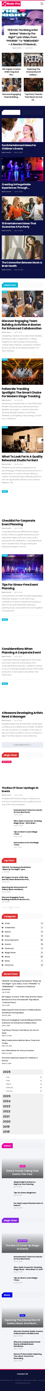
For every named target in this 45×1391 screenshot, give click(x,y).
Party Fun (9, 965)
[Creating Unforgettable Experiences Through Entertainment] (22, 169)
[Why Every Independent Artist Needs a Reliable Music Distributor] (7, 1345)
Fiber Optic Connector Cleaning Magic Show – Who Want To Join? (28, 1268)
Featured (9, 948)
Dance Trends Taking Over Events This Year (22, 1172)
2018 (6, 1132)
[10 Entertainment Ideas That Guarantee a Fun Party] (22, 208)
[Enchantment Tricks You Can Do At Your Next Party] (7, 813)
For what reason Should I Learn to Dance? (28, 1204)
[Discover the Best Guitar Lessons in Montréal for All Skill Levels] (7, 1334)
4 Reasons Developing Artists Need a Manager (22, 714)
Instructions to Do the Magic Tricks (26, 843)
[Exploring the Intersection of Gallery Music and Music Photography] (33, 59)
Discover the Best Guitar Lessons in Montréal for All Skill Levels (28, 1332)
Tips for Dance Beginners (25, 1192)
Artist (22, 10)
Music (7, 956)
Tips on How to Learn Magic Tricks (25, 833)
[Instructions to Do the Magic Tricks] (7, 845)
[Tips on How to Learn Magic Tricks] (7, 834)
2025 (6, 1096)
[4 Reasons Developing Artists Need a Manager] (22, 695)
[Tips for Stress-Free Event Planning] (22, 567)
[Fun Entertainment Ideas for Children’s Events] (22, 130)
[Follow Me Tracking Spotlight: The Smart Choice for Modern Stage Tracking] (22, 371)
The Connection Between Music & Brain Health (22, 264)
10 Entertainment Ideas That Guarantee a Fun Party (19, 225)
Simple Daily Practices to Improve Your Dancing (25, 1183)
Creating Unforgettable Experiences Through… (16, 186)
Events (5, 291)
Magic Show (7, 762)
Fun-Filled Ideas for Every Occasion (18, 1050)
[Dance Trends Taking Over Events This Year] (22, 1164)
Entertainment (12, 940)
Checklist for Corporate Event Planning (18, 522)
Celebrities (10, 927)
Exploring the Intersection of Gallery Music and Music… (22, 1321)
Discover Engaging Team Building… (11, 95)
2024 (7, 1101)
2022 (6, 1111)
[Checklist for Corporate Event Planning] (22, 503)
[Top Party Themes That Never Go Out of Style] (33, 85)
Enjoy (7, 936)
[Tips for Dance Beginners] (7, 1195)
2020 (6, 1121)
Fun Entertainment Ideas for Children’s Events (19, 147)
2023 (6, 1106)
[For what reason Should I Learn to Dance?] (7, 1206)
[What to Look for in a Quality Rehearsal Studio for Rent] (22, 439)
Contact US (22, 1374)
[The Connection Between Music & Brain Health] (22, 247)
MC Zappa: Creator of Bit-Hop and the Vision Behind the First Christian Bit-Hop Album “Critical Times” (22, 1000)
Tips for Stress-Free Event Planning (20, 586)
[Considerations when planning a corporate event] (22, 631)
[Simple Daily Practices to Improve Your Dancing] (7, 1185)
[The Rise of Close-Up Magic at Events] (22, 773)
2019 (6, 1127)
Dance (8, 932)
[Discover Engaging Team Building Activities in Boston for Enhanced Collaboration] (11, 85)
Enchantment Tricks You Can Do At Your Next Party (28, 811)
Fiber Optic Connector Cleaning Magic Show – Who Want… (28, 822)
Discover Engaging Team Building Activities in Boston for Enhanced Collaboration (22, 324)
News (7, 961)
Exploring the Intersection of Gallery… (33, 72)
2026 (7, 1072)
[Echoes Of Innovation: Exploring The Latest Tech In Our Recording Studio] (7, 1357)
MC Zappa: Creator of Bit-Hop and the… (11, 72)
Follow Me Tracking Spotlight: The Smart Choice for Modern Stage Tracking (21, 392)
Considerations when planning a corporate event (21, 650)
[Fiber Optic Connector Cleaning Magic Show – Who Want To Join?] (7, 824)
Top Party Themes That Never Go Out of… (33, 97)
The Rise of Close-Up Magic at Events (20, 789)
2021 (6, 1116)
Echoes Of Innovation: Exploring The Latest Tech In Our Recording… (28, 1356)
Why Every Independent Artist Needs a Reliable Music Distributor (27, 1344)
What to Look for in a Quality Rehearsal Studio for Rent (22, 458)
